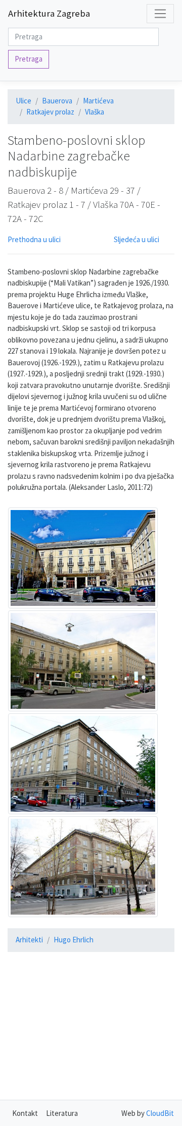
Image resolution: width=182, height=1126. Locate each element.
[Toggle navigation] (160, 13)
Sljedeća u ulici (136, 239)
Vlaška (94, 112)
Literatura (62, 1113)
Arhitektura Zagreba (49, 13)
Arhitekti (29, 939)
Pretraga (28, 59)
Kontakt (25, 1113)
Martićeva (98, 100)
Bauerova (57, 100)
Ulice (23, 100)
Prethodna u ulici (34, 239)
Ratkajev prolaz (50, 112)
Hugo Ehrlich (74, 939)
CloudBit (160, 1113)
